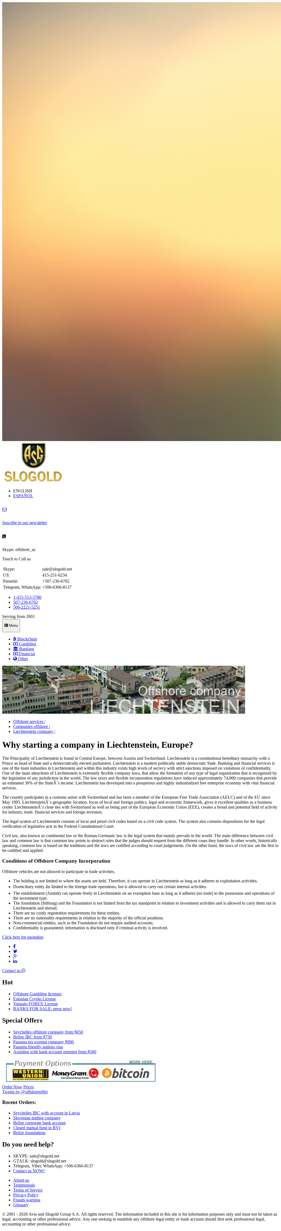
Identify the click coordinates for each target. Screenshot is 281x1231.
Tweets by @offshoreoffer (25, 1091)
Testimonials (24, 1185)
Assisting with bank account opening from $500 (54, 1051)
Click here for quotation (22, 937)
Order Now (12, 1087)
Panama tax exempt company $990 (43, 1042)
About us (21, 1180)
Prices (28, 1087)
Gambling (27, 644)
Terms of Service (28, 1190)
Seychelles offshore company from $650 (48, 1032)
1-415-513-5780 (27, 597)
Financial (26, 653)
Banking (26, 648)
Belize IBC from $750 (32, 1037)
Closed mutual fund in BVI (36, 1127)
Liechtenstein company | (34, 731)
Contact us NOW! (29, 1170)
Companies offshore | (31, 726)
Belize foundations (29, 1132)
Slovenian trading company (37, 1118)
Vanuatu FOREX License (35, 1003)
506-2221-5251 (26, 607)
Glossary (21, 1204)
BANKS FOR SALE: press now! (42, 1008)
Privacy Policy (25, 1195)
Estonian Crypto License (34, 998)
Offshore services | (29, 721)
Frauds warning (26, 1200)
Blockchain (26, 639)
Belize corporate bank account (39, 1122)
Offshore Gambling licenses (37, 994)
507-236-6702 (25, 602)
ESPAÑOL (23, 495)
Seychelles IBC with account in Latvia (46, 1113)
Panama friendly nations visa (38, 1046)
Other (22, 658)
